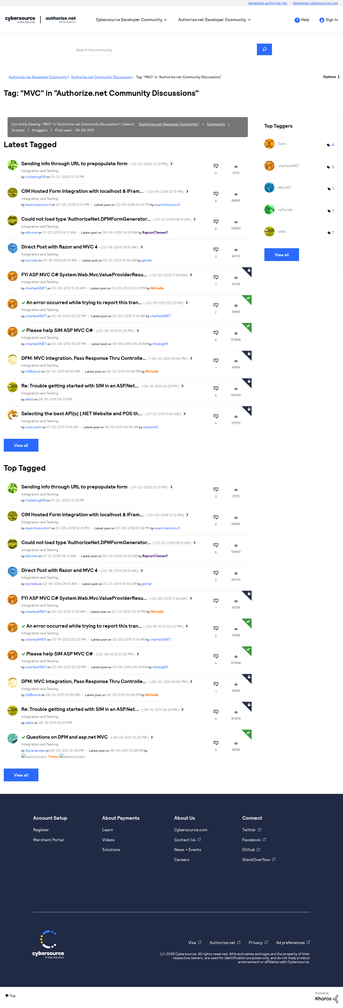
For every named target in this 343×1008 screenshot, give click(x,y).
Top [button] (13, 995)
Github (248, 849)
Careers (181, 859)
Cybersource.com (190, 829)
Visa (192, 942)
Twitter (249, 829)
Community (216, 124)
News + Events (187, 849)
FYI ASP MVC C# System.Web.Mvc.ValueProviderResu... (104, 274)
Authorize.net (222, 942)
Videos (108, 839)
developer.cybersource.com (315, 3)
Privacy (256, 942)
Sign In (332, 19)
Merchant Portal (48, 839)
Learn (107, 829)
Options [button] (329, 76)
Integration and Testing (39, 171)
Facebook (251, 839)
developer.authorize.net (268, 3)
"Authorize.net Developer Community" (168, 124)
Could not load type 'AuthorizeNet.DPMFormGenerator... (106, 219)
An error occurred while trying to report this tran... (105, 302)
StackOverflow (256, 859)
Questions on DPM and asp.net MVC (87, 737)
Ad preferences (290, 942)
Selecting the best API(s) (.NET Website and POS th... (101, 413)
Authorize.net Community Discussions (101, 77)
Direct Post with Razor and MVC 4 (80, 246)
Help (305, 19)
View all (21, 445)
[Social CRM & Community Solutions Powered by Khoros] (326, 997)
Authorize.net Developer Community (212, 19)
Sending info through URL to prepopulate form (94, 163)
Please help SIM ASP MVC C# (80, 330)
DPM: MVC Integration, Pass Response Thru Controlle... (104, 358)
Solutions (111, 849)
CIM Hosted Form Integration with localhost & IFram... (102, 191)
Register (41, 829)
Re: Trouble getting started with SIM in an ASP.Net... (100, 385)
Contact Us (185, 839)
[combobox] (171, 49)
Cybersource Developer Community (20, 19)
